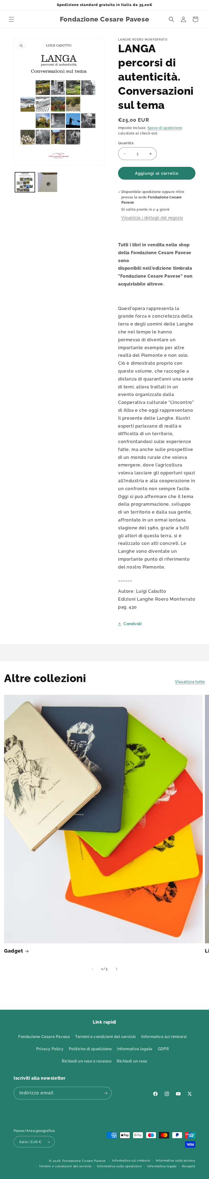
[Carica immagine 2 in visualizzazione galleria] (47, 182)
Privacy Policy (49, 1049)
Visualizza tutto (190, 682)
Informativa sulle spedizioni (119, 1166)
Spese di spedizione (164, 128)
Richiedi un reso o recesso (87, 1061)
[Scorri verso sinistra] (93, 969)
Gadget (13, 951)
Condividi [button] (133, 624)
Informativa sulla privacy (176, 1160)
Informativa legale (134, 1049)
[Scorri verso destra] (116, 969)
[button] (11, 19)
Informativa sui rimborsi (164, 1036)
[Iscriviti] (105, 1093)
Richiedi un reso (132, 1061)
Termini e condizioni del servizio (105, 1036)
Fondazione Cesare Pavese (44, 1036)
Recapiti (188, 1166)
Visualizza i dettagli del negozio (152, 218)
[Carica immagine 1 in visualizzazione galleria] (25, 182)
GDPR (163, 1049)
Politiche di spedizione (90, 1049)
